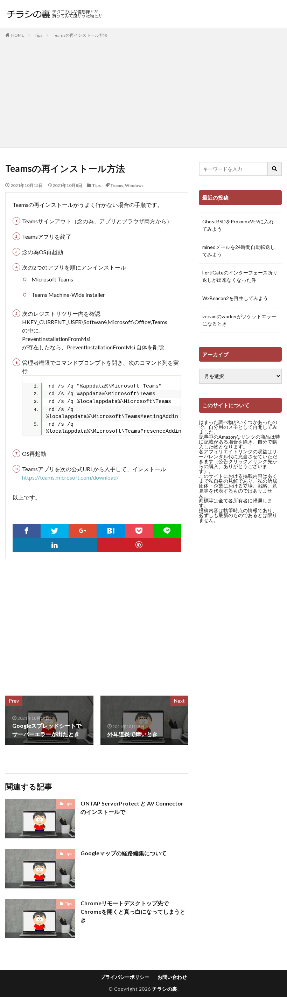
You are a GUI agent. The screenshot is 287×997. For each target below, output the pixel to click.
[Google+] (83, 531)
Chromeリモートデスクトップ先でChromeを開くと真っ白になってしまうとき (133, 911)
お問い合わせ (172, 977)
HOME (17, 35)
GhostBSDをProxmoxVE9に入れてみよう (238, 225)
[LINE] (167, 531)
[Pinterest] (139, 545)
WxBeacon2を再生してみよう (235, 298)
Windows (134, 185)
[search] (275, 169)
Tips (38, 35)
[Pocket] (139, 531)
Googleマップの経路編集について (123, 853)
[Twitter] (55, 531)
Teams (116, 185)
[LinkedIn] (55, 545)
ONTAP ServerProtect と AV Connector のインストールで (131, 807)
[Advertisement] (143, 91)
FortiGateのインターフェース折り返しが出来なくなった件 (240, 276)
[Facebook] (27, 531)
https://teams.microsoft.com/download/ (70, 477)
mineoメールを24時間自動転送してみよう (238, 250)
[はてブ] (111, 531)
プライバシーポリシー (124, 977)
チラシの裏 (164, 989)
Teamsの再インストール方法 (80, 35)
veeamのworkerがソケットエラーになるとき (239, 320)
